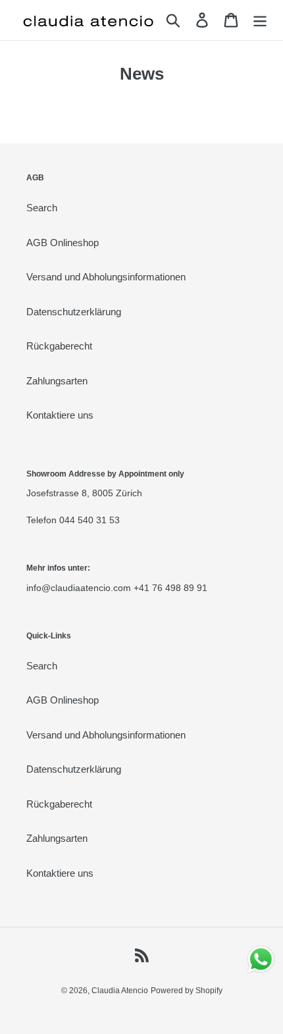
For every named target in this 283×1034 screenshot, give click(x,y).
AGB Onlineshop (62, 242)
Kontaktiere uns (59, 415)
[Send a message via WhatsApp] (260, 959)
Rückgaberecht (59, 345)
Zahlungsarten (57, 380)
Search (41, 207)
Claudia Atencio (119, 990)
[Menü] (259, 20)
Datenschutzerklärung (73, 311)
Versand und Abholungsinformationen (106, 276)
